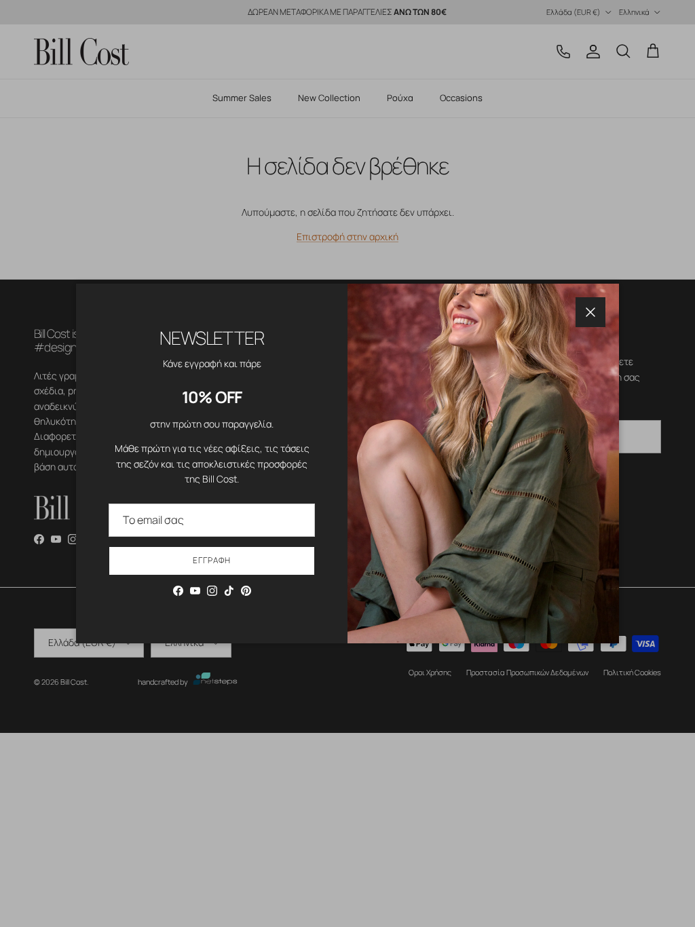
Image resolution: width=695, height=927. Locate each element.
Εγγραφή (212, 560)
